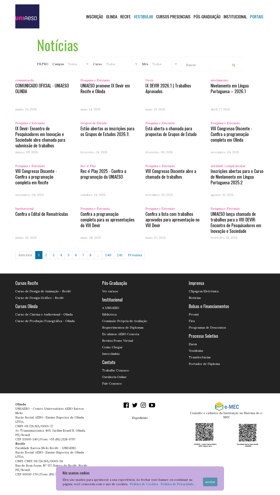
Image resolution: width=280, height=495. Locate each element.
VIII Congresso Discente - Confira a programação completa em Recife (36, 177)
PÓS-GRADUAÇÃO (207, 16)
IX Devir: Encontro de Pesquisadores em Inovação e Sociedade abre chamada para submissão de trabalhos (40, 137)
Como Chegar (112, 347)
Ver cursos (110, 291)
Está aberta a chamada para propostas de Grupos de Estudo (171, 131)
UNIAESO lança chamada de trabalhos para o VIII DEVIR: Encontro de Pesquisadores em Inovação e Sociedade (236, 222)
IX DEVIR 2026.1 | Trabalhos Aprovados (168, 88)
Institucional (235, 16)
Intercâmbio (111, 354)
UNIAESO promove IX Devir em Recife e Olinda (105, 88)
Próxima (135, 255)
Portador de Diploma (204, 364)
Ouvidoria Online (114, 377)
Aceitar (210, 482)
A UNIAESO (110, 308)
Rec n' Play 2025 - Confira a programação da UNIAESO (103, 174)
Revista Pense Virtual (117, 341)
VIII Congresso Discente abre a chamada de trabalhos (170, 174)
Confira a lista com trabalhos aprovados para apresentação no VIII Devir (172, 219)
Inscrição (94, 16)
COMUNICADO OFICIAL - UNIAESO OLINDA (42, 88)
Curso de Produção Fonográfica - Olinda (45, 321)
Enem (193, 344)
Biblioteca (109, 314)
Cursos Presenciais (173, 16)
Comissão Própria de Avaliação (124, 321)
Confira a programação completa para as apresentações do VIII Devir (107, 219)
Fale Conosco (112, 383)
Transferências (200, 357)
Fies (192, 321)
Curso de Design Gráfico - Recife (39, 298)
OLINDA (111, 16)
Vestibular (143, 16)
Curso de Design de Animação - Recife (43, 291)
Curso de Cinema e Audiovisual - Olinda (44, 314)
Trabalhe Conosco (115, 370)
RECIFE (125, 16)
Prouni (194, 314)
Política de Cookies (144, 484)
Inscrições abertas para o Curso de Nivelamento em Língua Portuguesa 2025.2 (237, 177)
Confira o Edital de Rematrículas (41, 214)
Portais (256, 16)
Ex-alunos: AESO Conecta (120, 334)
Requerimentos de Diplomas (123, 327)
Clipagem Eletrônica (204, 291)
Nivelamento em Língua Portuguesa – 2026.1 (230, 88)
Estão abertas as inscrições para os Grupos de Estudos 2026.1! (107, 131)
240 (108, 255)
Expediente (140, 418)
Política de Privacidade (177, 484)
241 (119, 255)
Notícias (195, 298)
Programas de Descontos (207, 327)
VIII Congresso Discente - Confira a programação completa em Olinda (231, 134)
